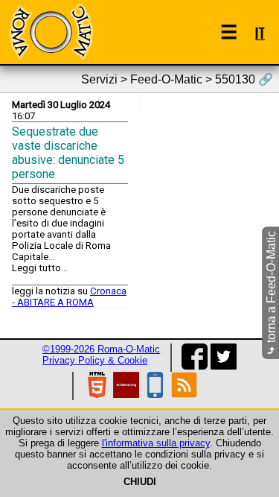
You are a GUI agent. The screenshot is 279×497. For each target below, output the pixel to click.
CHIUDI (140, 481)
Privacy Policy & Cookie (94, 360)
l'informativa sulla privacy (156, 443)
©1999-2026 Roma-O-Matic (101, 349)
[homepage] (50, 31)
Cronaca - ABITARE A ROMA (69, 296)
